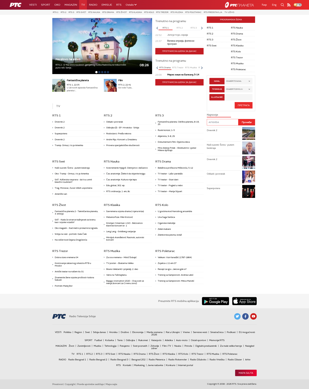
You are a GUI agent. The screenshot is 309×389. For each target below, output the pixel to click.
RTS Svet (81, 12)
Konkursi (170, 365)
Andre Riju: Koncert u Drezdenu (121, 139)
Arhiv (247, 359)
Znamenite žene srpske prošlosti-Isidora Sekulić (74, 278)
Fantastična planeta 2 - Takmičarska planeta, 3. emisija (76, 212)
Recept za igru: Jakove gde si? (172, 269)
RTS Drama (108, 12)
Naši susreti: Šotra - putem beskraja (72, 167)
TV (83, 4)
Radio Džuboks (198, 359)
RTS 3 (71, 12)
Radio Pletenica (157, 359)
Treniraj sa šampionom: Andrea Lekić (175, 275)
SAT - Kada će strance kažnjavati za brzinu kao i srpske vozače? (75, 221)
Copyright (70, 384)
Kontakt (127, 365)
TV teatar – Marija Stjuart (170, 191)
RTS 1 (55, 12)
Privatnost (57, 384)
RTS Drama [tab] (165, 67)
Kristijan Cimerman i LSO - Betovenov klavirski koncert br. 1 (124, 224)
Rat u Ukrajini (173, 332)
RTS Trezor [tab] (177, 67)
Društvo (125, 332)
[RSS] (289, 5)
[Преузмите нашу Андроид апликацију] (215, 301)
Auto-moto (182, 340)
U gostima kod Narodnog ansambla (175, 211)
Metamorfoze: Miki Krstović (119, 217)
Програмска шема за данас (179, 51)
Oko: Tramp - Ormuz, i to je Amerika (72, 173)
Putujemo (125, 345)
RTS (119, 4)
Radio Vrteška (217, 359)
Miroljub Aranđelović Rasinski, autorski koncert (125, 238)
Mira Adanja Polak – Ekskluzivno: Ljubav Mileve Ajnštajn (177, 149)
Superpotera (61, 133)
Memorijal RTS (217, 340)
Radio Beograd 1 (77, 359)
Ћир (264, 4)
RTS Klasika (135, 12)
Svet (87, 332)
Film (120, 80)
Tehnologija (110, 345)
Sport (45, 4)
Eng (274, 4)
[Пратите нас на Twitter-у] (237, 316)
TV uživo (229, 12)
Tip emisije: (217, 89)
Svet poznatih (140, 345)
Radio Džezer (235, 359)
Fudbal (98, 340)
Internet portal (185, 365)
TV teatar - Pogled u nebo (170, 185)
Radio (93, 4)
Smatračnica (217, 332)
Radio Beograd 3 (119, 359)
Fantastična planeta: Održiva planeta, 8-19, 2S (178, 123)
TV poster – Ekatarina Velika (119, 263)
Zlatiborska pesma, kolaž (170, 234)
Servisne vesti (200, 332)
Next (201, 28)
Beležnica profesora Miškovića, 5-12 (175, 167)
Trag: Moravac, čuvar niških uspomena (73, 188)
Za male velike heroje (231, 345)
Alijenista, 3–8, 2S (166, 136)
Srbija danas (99, 332)
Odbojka (130, 340)
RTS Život (121, 12)
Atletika (169, 340)
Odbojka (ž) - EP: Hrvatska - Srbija (122, 127)
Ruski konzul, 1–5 (166, 130)
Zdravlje (154, 345)
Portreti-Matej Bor (64, 286)
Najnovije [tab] (212, 114)
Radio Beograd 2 (98, 359)
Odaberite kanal (234, 81)
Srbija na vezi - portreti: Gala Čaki (71, 234)
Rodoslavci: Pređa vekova (118, 133)
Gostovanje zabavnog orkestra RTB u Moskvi (73, 264)
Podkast (231, 332)
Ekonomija (137, 332)
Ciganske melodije (166, 223)
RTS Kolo (149, 12)
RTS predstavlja (213, 12)
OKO (57, 4)
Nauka (177, 345)
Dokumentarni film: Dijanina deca (174, 142)
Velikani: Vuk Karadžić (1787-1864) (175, 257)
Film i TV (166, 345)
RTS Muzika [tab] (191, 67)
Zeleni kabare (164, 229)
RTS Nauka (94, 12)
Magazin (71, 4)
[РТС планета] (239, 5)
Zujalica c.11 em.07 (167, 263)
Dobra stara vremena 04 (66, 257)
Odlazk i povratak (114, 121)
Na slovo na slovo (68, 59)
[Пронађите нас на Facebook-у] (245, 316)
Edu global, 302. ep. (115, 185)
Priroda (188, 345)
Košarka (109, 340)
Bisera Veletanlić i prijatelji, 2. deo (122, 269)
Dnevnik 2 (60, 121)
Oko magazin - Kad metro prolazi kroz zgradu (76, 228)
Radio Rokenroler (177, 359)
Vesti (33, 4)
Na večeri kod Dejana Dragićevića (71, 239)
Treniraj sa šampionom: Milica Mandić (176, 281)
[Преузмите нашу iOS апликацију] (244, 301)
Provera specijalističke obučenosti (123, 145)
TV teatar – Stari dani (168, 179)
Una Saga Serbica (166, 217)
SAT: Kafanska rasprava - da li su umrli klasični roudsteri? (73, 181)
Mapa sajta (246, 372)
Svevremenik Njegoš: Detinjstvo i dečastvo (127, 167)
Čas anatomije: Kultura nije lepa (121, 179)
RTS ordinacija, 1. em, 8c (118, 191)
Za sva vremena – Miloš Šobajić (121, 257)
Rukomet (143, 340)
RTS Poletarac (193, 12)
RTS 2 (63, 12)
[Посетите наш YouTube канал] (253, 316)
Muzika (97, 345)
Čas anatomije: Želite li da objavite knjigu (125, 173)
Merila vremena (155, 332)
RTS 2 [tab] (180, 27)
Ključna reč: (217, 97)
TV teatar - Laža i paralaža (170, 173)
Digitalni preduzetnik (206, 345)
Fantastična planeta (78, 80)
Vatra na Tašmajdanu (116, 275)
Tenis (120, 340)
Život (71, 345)
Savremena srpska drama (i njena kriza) (125, 211)
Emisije (107, 4)
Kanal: (217, 81)
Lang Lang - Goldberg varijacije (121, 231)
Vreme (186, 332)
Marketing (139, 365)
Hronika (113, 332)
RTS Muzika (177, 12)
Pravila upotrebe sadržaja (90, 384)
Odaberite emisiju (234, 89)
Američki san (61, 194)
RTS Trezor (162, 12)
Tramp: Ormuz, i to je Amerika (69, 145)
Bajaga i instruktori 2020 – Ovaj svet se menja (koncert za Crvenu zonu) (125, 282)
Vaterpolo (156, 340)
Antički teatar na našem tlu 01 (69, 271)
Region (78, 332)
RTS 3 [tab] (194, 27)
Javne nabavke (155, 365)
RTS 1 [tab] (166, 27)
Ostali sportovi (198, 340)
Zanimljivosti (83, 345)
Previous (157, 28)
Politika (67, 332)
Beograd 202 (138, 359)
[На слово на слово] (102, 46)
